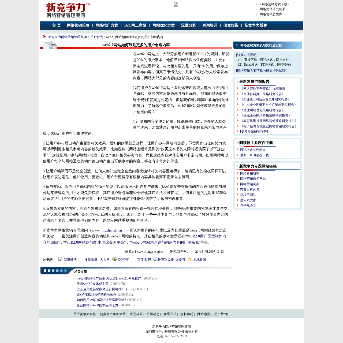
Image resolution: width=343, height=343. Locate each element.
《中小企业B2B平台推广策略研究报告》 (268, 105)
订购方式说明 (246, 55)
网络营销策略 (78, 25)
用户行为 (96, 37)
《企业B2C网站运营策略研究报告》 (265, 99)
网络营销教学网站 (253, 179)
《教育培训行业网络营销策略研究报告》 (269, 121)
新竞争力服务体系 (113, 314)
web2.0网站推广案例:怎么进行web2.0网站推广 (109, 278)
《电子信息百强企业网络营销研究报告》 (269, 126)
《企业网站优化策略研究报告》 (262, 110)
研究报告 (230, 25)
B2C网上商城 (135, 25)
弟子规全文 (248, 205)
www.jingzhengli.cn (107, 230)
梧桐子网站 (248, 195)
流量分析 (188, 25)
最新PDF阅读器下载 (254, 155)
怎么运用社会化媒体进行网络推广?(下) (104, 289)
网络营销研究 (249, 173)
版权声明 (186, 314)
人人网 (105, 260)
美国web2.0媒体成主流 (93, 284)
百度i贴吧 (144, 260)
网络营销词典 (249, 184)
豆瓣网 (180, 260)
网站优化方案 (163, 25)
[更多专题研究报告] (254, 131)
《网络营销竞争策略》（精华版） (264, 89)
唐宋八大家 (248, 200)
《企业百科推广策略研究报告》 (262, 94)
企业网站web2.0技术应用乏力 (97, 305)
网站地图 (203, 314)
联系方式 (169, 314)
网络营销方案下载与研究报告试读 (261, 71)
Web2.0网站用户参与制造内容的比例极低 (165, 242)
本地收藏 (199, 260)
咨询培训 (209, 25)
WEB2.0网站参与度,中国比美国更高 (94, 242)
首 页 (56, 25)
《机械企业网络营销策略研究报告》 (266, 115)
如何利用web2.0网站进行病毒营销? (101, 300)
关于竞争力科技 (84, 314)
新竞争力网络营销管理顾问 (67, 37)
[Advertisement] (85, 90)
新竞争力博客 (256, 25)
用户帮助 (220, 314)
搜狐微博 (91, 260)
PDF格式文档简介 (253, 150)
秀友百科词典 (249, 189)
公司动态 (153, 314)
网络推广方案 (107, 25)
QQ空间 (123, 260)
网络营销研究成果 (272, 9)
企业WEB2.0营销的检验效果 (97, 294)
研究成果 (136, 314)
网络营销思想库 (271, 14)
